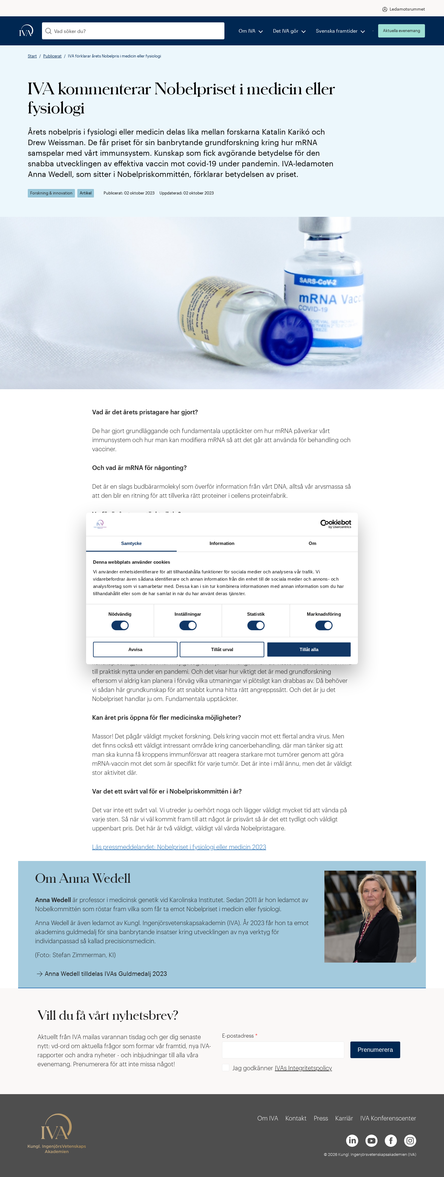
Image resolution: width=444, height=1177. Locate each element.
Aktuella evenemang (401, 30)
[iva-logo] (26, 30)
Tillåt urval (222, 649)
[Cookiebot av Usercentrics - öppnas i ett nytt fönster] (324, 524)
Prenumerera (375, 1049)
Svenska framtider (337, 31)
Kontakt (296, 1118)
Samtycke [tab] (131, 543)
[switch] (188, 625)
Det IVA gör (285, 31)
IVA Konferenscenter (388, 1118)
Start (32, 56)
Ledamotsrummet (407, 8)
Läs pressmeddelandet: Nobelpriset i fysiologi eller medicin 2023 (179, 846)
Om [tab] (312, 543)
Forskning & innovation (51, 193)
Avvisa (135, 649)
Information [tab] (222, 543)
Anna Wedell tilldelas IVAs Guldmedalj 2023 (106, 973)
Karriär (344, 1118)
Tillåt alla (309, 649)
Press (321, 1118)
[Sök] (48, 31)
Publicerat (52, 56)
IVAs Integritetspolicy (303, 1067)
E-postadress (240, 1035)
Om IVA (247, 31)
